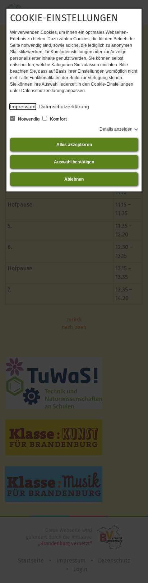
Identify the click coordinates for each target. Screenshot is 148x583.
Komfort (58, 119)
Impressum (23, 106)
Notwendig (29, 119)
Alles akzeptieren (74, 144)
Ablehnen (74, 179)
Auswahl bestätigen (74, 161)
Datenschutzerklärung (64, 106)
